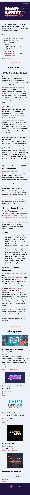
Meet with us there (13, 369)
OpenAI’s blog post (15, 277)
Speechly (4, 173)
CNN (16, 152)
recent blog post (14, 309)
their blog (8, 222)
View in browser (26, 3)
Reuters (4, 93)
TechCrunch (9, 196)
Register (4, 369)
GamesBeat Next (10, 55)
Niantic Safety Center (11, 215)
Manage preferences (15, 491)
